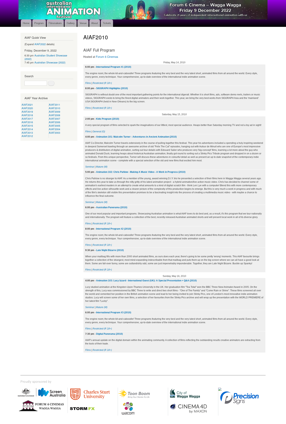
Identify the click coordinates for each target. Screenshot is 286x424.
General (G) (99, 131)
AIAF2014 (27, 129)
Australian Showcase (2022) (49, 62)
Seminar (89, 166)
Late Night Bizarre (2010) (110, 250)
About (94, 23)
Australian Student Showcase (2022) (46, 57)
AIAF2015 (27, 125)
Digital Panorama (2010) (109, 334)
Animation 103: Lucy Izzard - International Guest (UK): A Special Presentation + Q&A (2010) (146, 280)
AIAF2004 (54, 129)
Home (26, 23)
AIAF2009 (54, 111)
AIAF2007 (54, 118)
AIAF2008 (54, 115)
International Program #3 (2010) (113, 312)
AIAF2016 (27, 122)
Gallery (71, 23)
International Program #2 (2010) (113, 228)
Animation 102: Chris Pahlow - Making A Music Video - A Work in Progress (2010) (140, 172)
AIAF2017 (27, 118)
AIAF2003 (54, 132)
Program (39, 23)
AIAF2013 (27, 132)
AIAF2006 (54, 122)
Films (88, 83)
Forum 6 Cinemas (107, 57)
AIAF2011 (54, 104)
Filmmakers (55, 23)
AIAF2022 (40, 44)
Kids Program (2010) (107, 119)
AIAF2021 (27, 104)
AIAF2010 (54, 108)
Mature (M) (101, 166)
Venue (83, 23)
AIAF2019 (27, 111)
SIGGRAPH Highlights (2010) (112, 88)
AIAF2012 (27, 136)
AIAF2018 (27, 115)
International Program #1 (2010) (113, 67)
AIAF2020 (27, 108)
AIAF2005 (54, 125)
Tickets (107, 23)
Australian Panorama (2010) (111, 207)
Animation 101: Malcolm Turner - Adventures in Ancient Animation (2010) (136, 136)
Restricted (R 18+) (102, 83)
